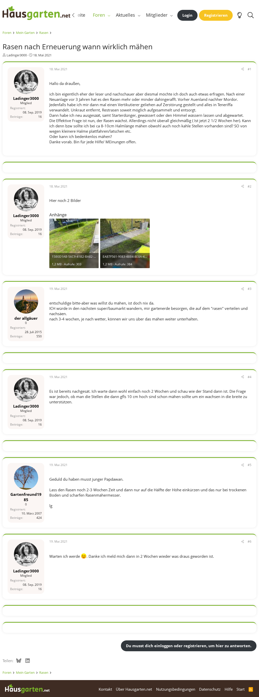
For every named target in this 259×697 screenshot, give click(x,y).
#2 (249, 186)
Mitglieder (156, 15)
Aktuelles (125, 15)
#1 (249, 69)
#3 (249, 289)
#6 (249, 541)
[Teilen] (242, 69)
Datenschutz (210, 689)
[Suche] (250, 15)
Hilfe (229, 689)
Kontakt (105, 689)
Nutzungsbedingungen (175, 689)
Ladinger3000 (17, 55)
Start (240, 689)
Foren (99, 15)
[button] (109, 15)
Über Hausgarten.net (134, 689)
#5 (249, 465)
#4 (249, 377)
